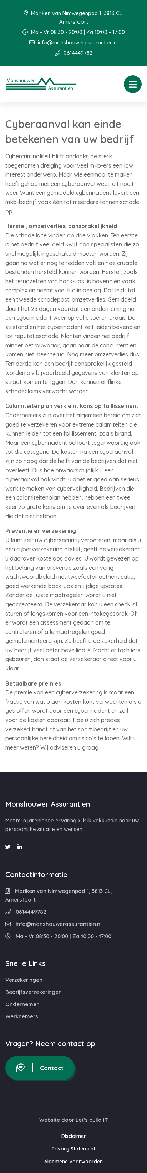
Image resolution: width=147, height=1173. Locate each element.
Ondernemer (22, 1004)
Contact (52, 1068)
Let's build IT (92, 1119)
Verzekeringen (23, 979)
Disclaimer (73, 1136)
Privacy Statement (73, 1148)
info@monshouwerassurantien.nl (77, 42)
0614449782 (77, 52)
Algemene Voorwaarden (73, 1161)
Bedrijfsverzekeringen (33, 992)
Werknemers (21, 1016)
